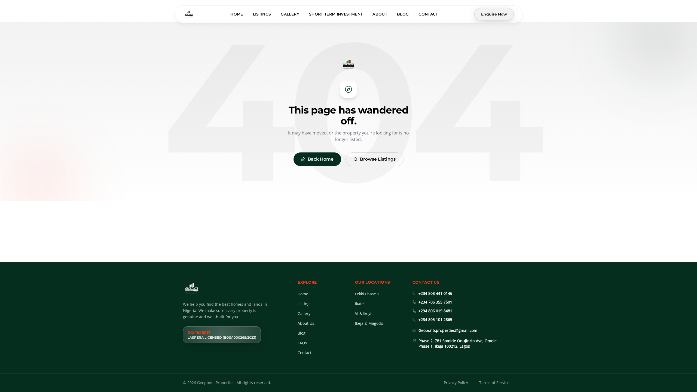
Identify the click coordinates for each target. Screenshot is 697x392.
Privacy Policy (456, 382)
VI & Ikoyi (363, 313)
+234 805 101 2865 (435, 319)
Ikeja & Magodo (369, 323)
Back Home (321, 159)
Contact (428, 14)
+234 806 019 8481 (435, 310)
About (379, 14)
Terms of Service (494, 382)
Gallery (290, 14)
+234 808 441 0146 (435, 293)
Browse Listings (378, 159)
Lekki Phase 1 (367, 293)
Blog (403, 14)
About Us (306, 323)
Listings (262, 14)
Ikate (359, 303)
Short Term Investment (336, 14)
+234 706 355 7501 (435, 302)
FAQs (302, 342)
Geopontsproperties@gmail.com (447, 330)
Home (236, 14)
